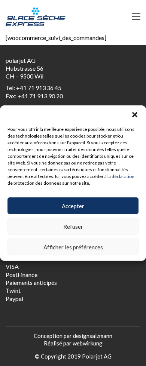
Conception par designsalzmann (73, 335)
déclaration (123, 176)
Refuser (73, 226)
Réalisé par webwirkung (73, 343)
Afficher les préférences (73, 246)
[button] (135, 114)
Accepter (73, 205)
